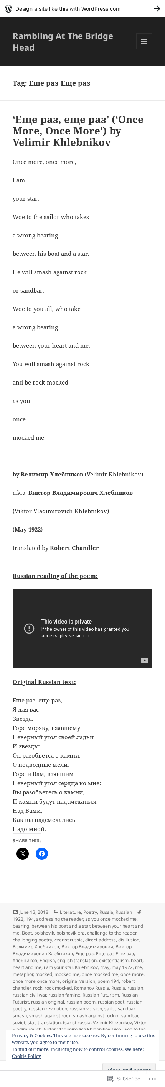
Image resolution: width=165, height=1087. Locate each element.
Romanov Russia (91, 988)
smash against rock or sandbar (105, 1015)
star (31, 1022)
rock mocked (58, 988)
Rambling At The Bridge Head (63, 41)
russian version (85, 1008)
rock (37, 988)
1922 (18, 919)
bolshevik (44, 933)
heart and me (27, 967)
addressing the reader (59, 919)
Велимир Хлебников (36, 946)
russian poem (81, 1002)
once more (132, 974)
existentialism (114, 960)
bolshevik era (70, 933)
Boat (27, 933)
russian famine (64, 995)
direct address (100, 939)
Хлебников (25, 960)
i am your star (58, 967)
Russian (124, 912)
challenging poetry (32, 939)
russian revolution (48, 1008)
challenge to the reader (111, 933)
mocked (43, 974)
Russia (106, 912)
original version (78, 981)
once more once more (36, 981)
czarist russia (68, 939)
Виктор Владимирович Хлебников (72, 950)
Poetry (90, 912)
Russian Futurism (100, 995)
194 (30, 919)
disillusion (128, 939)
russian (135, 988)
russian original (47, 1002)
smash (20, 1015)
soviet (19, 1022)
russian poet (111, 1002)
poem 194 (108, 981)
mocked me (66, 974)
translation (49, 1022)
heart (136, 960)
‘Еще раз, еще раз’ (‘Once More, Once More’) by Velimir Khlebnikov (78, 130)
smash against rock (50, 1015)
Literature (70, 912)
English (47, 960)
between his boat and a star (60, 926)
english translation (77, 960)
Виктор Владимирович (87, 946)
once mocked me (100, 974)
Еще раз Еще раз (115, 953)
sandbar (126, 1008)
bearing (21, 926)
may (104, 967)
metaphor (23, 974)
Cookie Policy (26, 1056)
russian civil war (29, 995)
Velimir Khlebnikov (112, 1022)
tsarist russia (77, 1022)
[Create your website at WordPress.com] (82, 8)
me (138, 967)
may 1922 (122, 967)
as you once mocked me (111, 919)
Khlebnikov (86, 967)
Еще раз (84, 953)
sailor (110, 1008)
